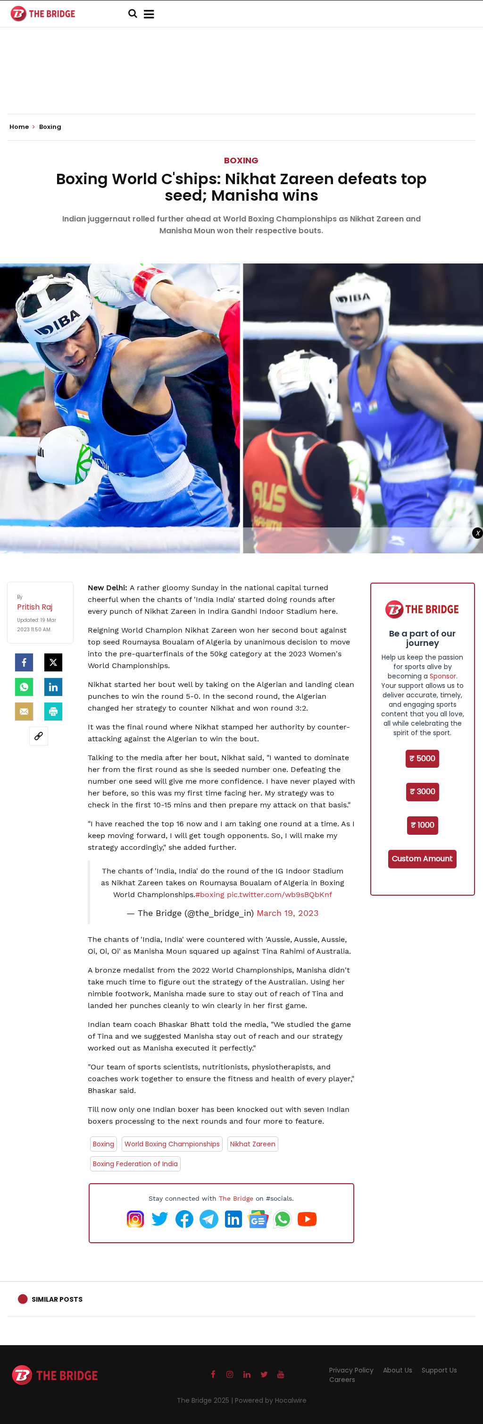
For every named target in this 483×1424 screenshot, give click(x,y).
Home (19, 127)
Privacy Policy (351, 1370)
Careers (342, 1379)
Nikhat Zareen (252, 1144)
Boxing (241, 160)
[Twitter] (53, 662)
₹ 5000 (422, 758)
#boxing (210, 894)
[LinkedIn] (53, 687)
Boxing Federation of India (135, 1164)
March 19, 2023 (288, 913)
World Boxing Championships (172, 1144)
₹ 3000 (422, 791)
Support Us (439, 1370)
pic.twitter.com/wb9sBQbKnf (279, 894)
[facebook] (24, 662)
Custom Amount (422, 858)
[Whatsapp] (24, 687)
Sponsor (443, 676)
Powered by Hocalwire (271, 1400)
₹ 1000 (422, 825)
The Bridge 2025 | (206, 1400)
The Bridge (236, 1198)
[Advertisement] (241, 85)
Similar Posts (57, 1299)
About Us (397, 1370)
